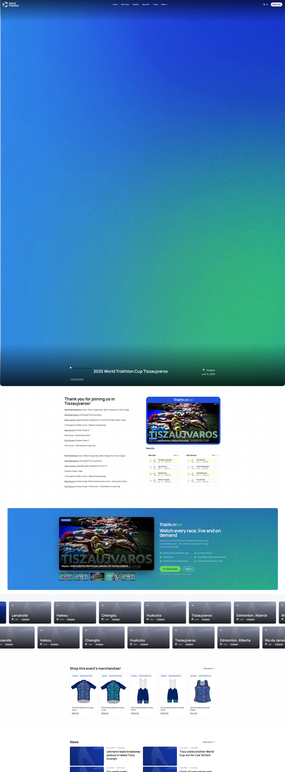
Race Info (145, 4)
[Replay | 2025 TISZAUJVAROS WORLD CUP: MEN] (66, 577)
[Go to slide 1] (213, 404)
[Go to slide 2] (214, 404)
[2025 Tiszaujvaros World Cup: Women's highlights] (128, 577)
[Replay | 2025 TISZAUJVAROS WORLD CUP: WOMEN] (82, 577)
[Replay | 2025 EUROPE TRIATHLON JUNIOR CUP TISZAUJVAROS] (97, 577)
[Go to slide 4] (216, 404)
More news (207, 742)
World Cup (277, 4)
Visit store (208, 668)
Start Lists (125, 4)
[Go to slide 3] (215, 404)
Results (136, 4)
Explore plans (171, 569)
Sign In (188, 569)
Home (115, 4)
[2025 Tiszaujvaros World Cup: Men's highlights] (113, 577)
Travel (155, 4)
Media (163, 4)
